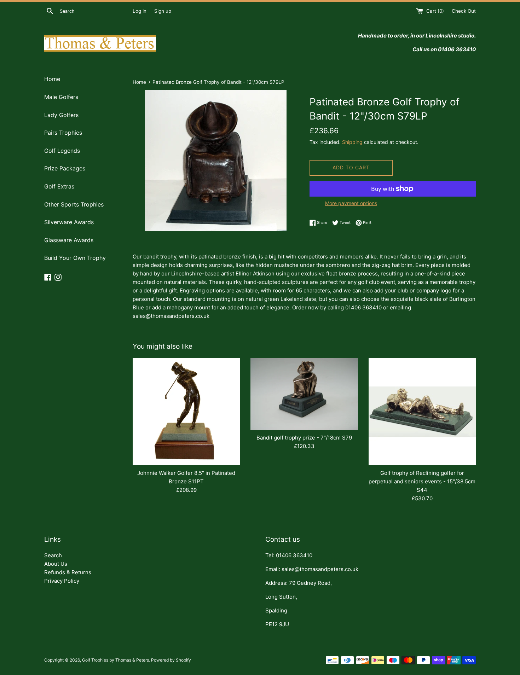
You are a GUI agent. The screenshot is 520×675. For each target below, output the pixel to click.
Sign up (162, 11)
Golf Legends (62, 150)
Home (52, 78)
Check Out (464, 11)
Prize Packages (64, 168)
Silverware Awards (69, 222)
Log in (139, 11)
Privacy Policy (61, 580)
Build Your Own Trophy (75, 257)
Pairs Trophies (63, 132)
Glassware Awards (68, 240)
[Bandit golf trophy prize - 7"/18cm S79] (304, 394)
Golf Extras (59, 186)
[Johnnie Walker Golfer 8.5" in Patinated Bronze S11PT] (186, 411)
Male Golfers (61, 96)
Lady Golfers (61, 114)
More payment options (351, 203)
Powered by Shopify (171, 660)
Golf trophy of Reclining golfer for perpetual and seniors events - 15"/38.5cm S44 (422, 481)
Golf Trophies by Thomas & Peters (115, 660)
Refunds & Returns (67, 572)
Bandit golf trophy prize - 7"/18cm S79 (304, 437)
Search (53, 555)
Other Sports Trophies (74, 204)
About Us (55, 563)
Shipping (352, 142)
